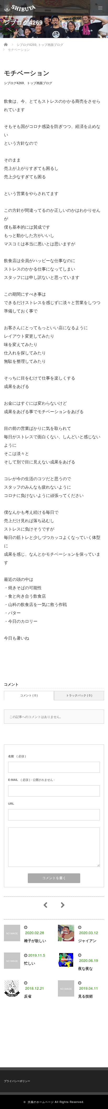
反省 (27, 996)
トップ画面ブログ (39, 83)
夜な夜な (85, 968)
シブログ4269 (14, 83)
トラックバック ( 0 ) (79, 695)
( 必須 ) (17, 756)
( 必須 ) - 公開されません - (31, 779)
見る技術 (85, 996)
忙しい (29, 963)
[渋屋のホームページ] (20, 8)
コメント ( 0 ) (29, 695)
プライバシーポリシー (17, 1081)
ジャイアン (87, 941)
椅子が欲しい (35, 941)
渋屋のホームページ (41, 1102)
